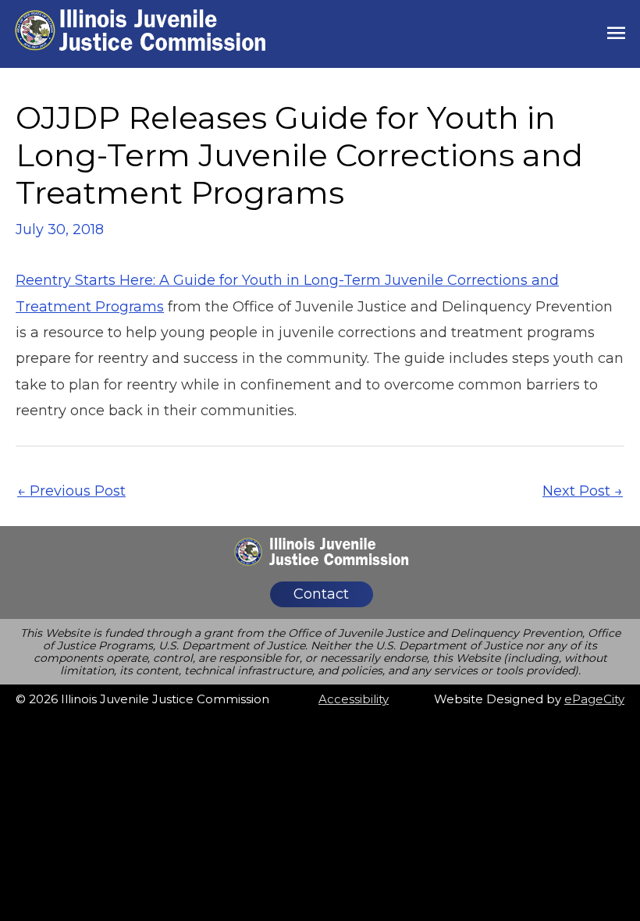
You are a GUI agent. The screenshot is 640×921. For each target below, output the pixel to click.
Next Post (582, 491)
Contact (321, 594)
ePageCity (594, 699)
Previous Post (71, 491)
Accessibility (353, 699)
